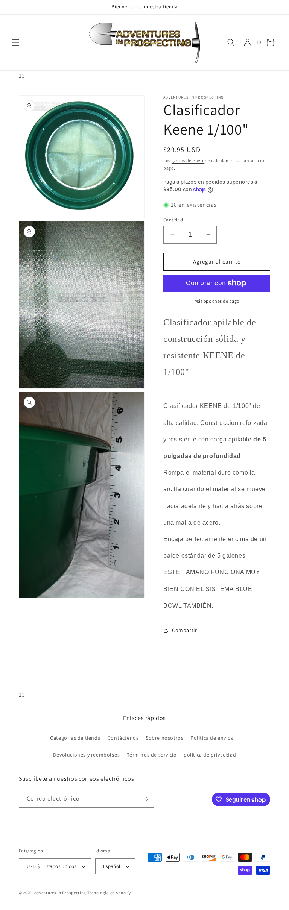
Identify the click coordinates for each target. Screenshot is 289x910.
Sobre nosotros (164, 737)
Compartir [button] (184, 630)
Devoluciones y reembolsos (86, 754)
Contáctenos (123, 737)
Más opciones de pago (217, 301)
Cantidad (173, 220)
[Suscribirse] (145, 799)
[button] (16, 42)
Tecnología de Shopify (109, 892)
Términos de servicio (151, 754)
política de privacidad (210, 754)
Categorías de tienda (75, 737)
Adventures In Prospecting (60, 892)
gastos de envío (188, 160)
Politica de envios (211, 737)
